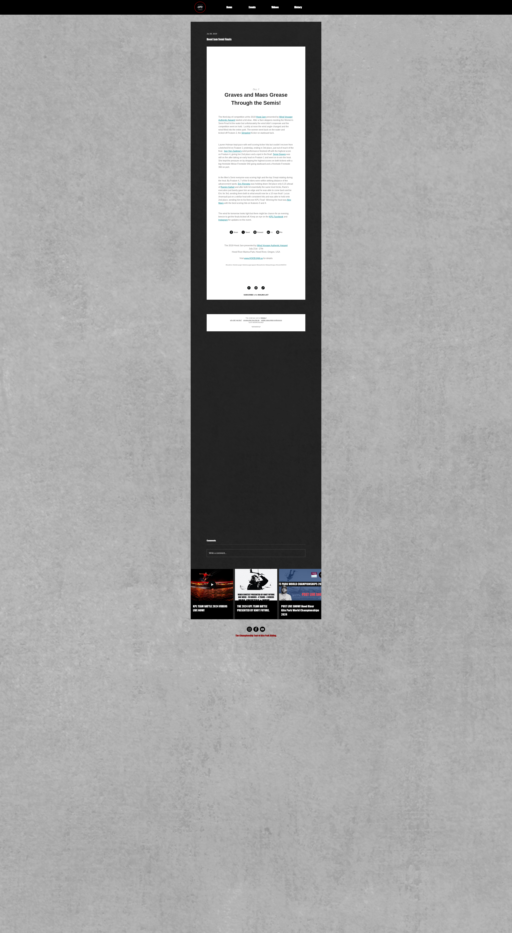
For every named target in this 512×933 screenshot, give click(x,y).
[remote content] (256, 189)
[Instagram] (249, 629)
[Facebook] (256, 629)
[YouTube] (262, 629)
